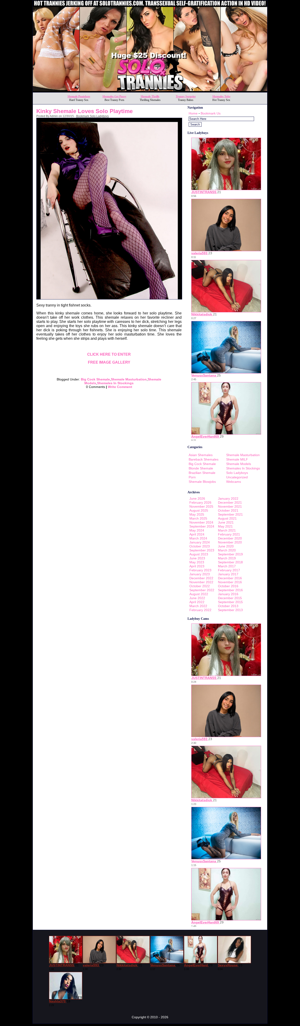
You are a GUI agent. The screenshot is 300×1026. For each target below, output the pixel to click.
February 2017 (229, 570)
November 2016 (230, 582)
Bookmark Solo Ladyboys (92, 116)
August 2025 (198, 510)
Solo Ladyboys (237, 473)
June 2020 (226, 546)
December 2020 (230, 538)
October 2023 (199, 546)
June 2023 (197, 558)
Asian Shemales (201, 455)
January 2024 (199, 542)
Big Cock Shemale (95, 379)
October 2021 (228, 510)
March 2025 (198, 518)
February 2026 (200, 502)
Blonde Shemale (201, 468)
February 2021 (229, 534)
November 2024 (201, 522)
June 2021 (226, 522)
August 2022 (198, 594)
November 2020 (230, 542)
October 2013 (228, 606)
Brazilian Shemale (202, 473)
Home (193, 113)
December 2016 (230, 578)
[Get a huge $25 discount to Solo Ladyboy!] (150, 91)
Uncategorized (237, 477)
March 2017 (227, 566)
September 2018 (230, 562)
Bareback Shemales (203, 459)
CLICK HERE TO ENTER (109, 354)
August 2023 (198, 554)
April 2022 (196, 602)
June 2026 (197, 498)
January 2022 (228, 498)
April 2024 (196, 534)
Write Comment (120, 387)
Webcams (233, 481)
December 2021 (230, 502)
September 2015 (230, 602)
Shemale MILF (237, 459)
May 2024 (196, 530)
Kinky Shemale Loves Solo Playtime (84, 111)
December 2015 (230, 598)
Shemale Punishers (79, 96)
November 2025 (201, 506)
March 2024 (198, 538)
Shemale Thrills (150, 96)
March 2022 (198, 606)
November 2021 (230, 506)
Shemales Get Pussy (114, 96)
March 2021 (227, 530)
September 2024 (201, 526)
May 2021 (225, 526)
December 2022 (201, 578)
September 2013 (230, 610)
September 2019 (230, 554)
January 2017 (228, 574)
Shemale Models (238, 464)
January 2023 (199, 574)
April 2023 (196, 566)
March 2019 (227, 558)
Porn (192, 477)
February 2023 (200, 570)
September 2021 (230, 514)
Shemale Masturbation (129, 379)
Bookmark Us (211, 113)
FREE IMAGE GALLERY (109, 362)
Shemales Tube (221, 96)
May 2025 (196, 514)
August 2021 (227, 518)
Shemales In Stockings (115, 383)
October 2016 (228, 586)
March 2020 (227, 550)
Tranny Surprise (186, 96)
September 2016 (230, 590)
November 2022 (201, 582)
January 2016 (228, 594)
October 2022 (199, 586)
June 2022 (197, 598)
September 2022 (201, 590)
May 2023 (196, 562)
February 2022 (200, 610)
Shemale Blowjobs (202, 481)
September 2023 (201, 550)
